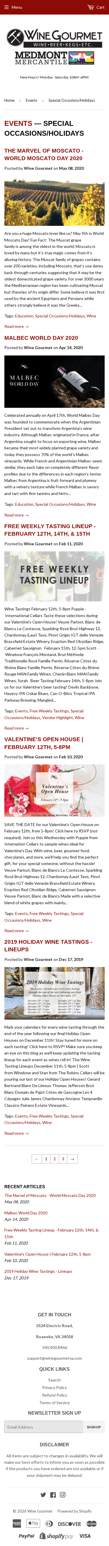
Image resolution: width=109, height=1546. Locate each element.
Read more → (16, 326)
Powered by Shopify (75, 1511)
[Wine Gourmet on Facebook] (53, 1495)
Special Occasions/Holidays (60, 315)
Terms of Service (54, 1402)
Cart (100, 7)
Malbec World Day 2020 (41, 338)
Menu (17, 7)
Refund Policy (54, 1395)
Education (24, 315)
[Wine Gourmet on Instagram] (63, 1495)
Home (9, 100)
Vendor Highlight (57, 717)
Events (31, 100)
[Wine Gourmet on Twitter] (43, 1495)
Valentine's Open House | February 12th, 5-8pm (47, 1254)
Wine (91, 315)
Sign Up (94, 1427)
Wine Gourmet (39, 1511)
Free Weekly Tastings (49, 710)
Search (54, 1379)
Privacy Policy (54, 1387)
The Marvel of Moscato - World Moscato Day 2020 (50, 1195)
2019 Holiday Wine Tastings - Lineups (38, 1271)
